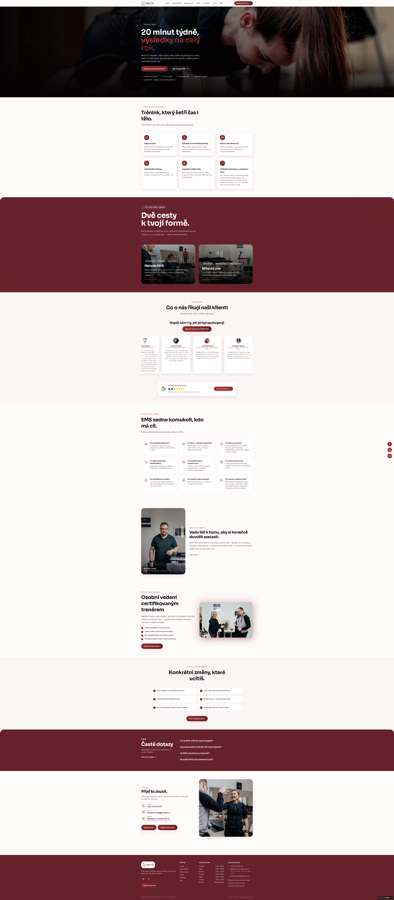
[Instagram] (389, 450)
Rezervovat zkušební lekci (154, 69)
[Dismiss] (391, 897)
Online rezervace (167, 827)
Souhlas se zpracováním (236, 883)
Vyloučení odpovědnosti (236, 886)
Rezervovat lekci (242, 3)
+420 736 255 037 (236, 866)
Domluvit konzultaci (152, 646)
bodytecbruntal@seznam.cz (239, 876)
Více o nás (193, 555)
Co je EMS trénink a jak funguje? (196, 740)
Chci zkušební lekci (197, 719)
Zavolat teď (148, 827)
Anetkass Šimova (249, 346)
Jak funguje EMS (179, 69)
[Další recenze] (251, 356)
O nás (215, 3)
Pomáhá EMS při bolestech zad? (196, 759)
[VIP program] (389, 456)
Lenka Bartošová (218, 346)
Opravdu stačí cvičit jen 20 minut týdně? (201, 747)
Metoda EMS (176, 3)
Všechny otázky (147, 757)
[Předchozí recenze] (143, 356)
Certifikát (206, 3)
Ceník (198, 3)
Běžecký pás (188, 3)
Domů (167, 3)
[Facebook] (389, 444)
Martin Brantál (155, 346)
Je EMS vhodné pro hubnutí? (195, 753)
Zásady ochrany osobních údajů (239, 880)
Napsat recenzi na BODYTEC (197, 329)
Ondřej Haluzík (186, 346)
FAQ (221, 3)
